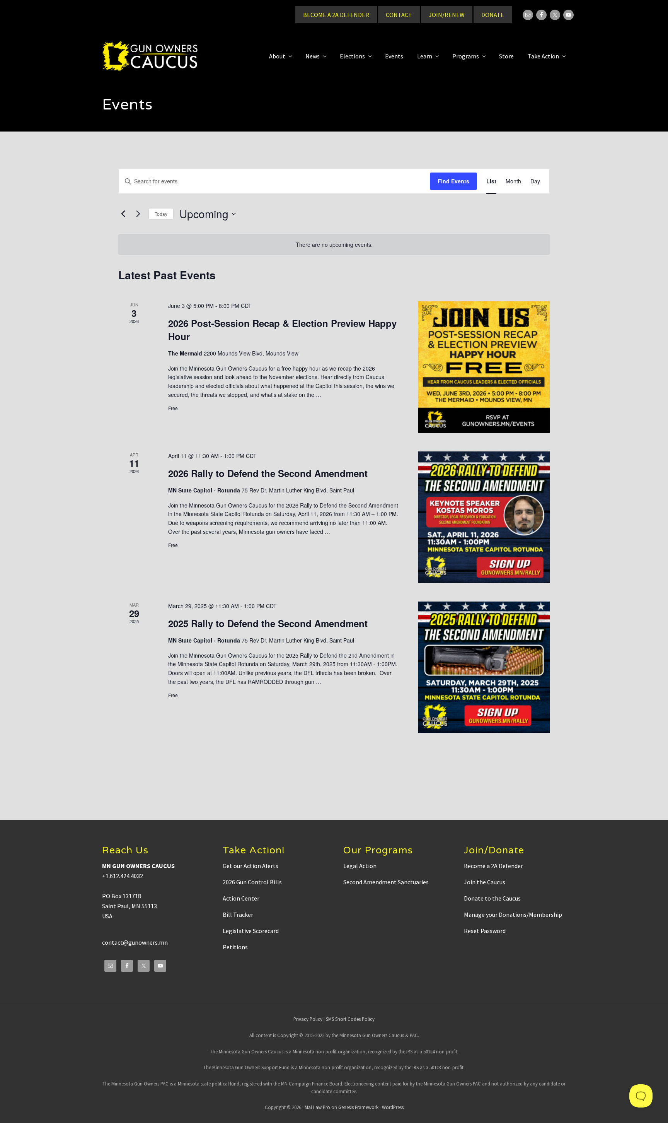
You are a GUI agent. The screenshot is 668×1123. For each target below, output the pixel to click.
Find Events (453, 181)
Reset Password (485, 931)
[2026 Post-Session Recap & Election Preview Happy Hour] (484, 367)
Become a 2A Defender (493, 866)
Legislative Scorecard (251, 931)
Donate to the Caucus (492, 898)
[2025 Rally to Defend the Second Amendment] (484, 667)
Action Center (241, 898)
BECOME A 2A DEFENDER (336, 15)
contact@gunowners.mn (135, 942)
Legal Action (360, 866)
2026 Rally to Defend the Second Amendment (268, 473)
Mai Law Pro (317, 1107)
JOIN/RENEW (447, 15)
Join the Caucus (484, 882)
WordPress (393, 1107)
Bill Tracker (238, 914)
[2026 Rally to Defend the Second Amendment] (484, 517)
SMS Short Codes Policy (350, 1019)
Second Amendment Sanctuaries (386, 882)
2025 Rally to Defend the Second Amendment (268, 623)
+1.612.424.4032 (122, 876)
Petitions (235, 947)
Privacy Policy (307, 1019)
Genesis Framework (358, 1107)
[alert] (334, 244)
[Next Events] (138, 214)
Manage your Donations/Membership (513, 914)
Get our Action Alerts (250, 866)
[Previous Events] (123, 214)
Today (161, 213)
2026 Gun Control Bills (252, 882)
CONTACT (399, 15)
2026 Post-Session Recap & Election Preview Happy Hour (282, 329)
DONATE (492, 15)
